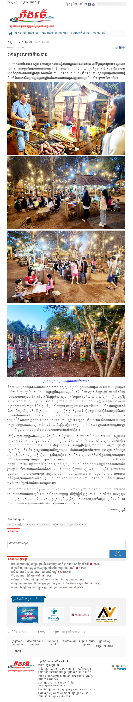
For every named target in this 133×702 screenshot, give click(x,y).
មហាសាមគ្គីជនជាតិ (80, 33)
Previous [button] (9, 615)
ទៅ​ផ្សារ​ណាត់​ (32, 524)
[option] (27, 615)
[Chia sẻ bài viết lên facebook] (120, 48)
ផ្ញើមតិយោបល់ (118, 554)
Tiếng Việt (12, 2)
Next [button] (123, 615)
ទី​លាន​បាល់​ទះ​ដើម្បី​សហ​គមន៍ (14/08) (31, 576)
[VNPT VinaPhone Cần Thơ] (27, 615)
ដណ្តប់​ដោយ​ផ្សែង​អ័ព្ (77, 524)
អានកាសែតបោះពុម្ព (73, 632)
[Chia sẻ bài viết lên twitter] (116, 48)
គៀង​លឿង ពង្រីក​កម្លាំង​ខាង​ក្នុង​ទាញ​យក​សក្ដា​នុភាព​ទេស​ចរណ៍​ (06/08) (47, 587)
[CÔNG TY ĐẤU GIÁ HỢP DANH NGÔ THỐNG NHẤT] (106, 615)
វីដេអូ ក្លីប (53, 632)
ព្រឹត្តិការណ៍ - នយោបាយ (26, 33)
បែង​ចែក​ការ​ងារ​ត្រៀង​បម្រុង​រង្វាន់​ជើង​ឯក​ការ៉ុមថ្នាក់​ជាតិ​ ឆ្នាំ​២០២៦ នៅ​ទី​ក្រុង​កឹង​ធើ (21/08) (55, 564)
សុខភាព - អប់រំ (99, 33)
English (24, 2)
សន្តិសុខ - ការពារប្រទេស (87, 642)
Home (10, 33)
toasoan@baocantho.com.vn (51, 686)
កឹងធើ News (37, 632)
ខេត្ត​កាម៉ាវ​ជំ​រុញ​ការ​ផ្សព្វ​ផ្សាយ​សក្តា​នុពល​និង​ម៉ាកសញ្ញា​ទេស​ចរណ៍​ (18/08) (48, 568)
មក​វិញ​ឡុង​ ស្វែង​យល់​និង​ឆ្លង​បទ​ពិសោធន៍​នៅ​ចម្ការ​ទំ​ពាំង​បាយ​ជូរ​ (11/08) (48, 580)
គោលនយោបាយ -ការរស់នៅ (35, 642)
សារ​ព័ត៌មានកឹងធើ (16, 632)
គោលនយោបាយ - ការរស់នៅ (54, 33)
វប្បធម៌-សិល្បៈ (104, 641)
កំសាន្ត (17, 651)
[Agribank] (80, 615)
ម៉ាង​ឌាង (45, 524)
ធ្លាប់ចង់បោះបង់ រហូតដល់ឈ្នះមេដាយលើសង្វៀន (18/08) (41, 572)
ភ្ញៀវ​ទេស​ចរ (58, 524)
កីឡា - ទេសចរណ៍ (20, 42)
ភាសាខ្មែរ (35, 2)
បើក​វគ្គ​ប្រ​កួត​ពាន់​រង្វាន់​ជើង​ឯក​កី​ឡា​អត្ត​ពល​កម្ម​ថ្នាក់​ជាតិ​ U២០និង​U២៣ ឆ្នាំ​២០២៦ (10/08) (55, 584)
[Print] (124, 48)
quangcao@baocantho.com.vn (80, 689)
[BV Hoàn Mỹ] (53, 615)
